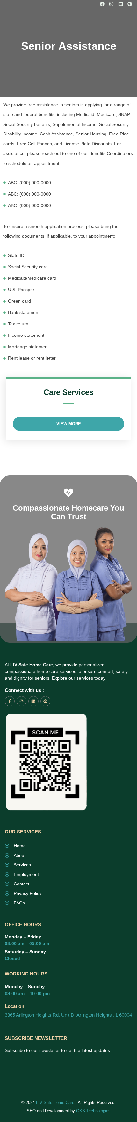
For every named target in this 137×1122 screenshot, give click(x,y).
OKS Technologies (93, 1110)
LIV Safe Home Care (55, 1102)
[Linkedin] (120, 4)
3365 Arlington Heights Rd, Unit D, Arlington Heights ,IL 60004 (68, 1015)
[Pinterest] (129, 4)
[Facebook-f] (10, 701)
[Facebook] (102, 4)
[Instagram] (111, 4)
